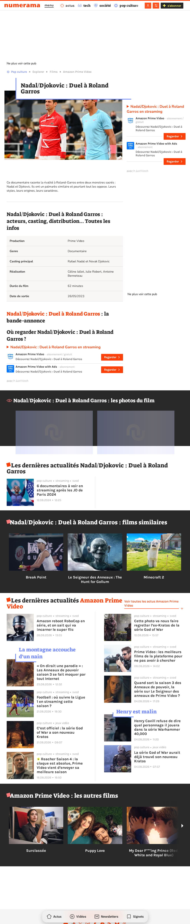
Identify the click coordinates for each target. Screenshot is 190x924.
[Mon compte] (148, 6)
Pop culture (19, 71)
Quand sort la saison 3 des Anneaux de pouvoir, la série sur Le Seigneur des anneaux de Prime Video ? (157, 689)
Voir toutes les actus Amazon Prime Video (151, 603)
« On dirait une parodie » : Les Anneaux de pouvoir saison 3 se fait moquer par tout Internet (61, 672)
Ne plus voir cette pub (21, 63)
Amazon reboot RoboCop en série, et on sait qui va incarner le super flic (61, 625)
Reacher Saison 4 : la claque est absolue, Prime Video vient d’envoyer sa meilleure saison (60, 765)
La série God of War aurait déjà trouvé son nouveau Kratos (157, 756)
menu (49, 5)
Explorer (38, 71)
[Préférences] (156, 6)
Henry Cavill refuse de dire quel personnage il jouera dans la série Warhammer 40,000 (157, 727)
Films (54, 71)
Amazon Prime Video (77, 71)
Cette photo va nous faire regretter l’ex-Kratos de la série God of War (156, 625)
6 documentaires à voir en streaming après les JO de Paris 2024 (60, 490)
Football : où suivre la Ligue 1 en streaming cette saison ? (61, 701)
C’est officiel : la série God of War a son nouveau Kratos (60, 732)
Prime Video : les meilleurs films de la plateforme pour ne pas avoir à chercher (158, 656)
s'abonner (174, 5)
